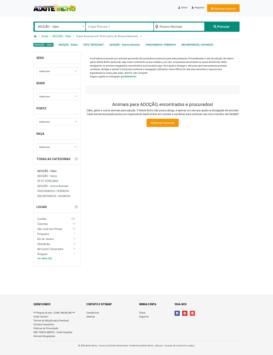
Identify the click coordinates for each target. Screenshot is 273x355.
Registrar (199, 7)
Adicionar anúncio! (162, 123)
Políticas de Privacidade (45, 328)
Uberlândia (56, 244)
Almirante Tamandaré (56, 249)
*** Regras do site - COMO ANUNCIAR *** (54, 313)
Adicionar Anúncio (224, 8)
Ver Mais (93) (44, 258)
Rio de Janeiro (56, 239)
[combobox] (60, 26)
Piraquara (56, 233)
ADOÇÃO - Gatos (68, 44)
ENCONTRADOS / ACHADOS (197, 44)
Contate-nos (92, 313)
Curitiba (56, 218)
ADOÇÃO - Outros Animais (125, 44)
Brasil (45, 36)
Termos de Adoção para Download (51, 320)
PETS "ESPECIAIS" (93, 44)
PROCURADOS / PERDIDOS (161, 44)
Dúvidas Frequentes (43, 324)
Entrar (184, 7)
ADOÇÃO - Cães (61, 36)
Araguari (56, 254)
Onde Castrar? (40, 316)
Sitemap (90, 316)
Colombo (56, 223)
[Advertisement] (136, 279)
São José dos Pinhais (56, 228)
